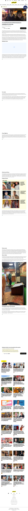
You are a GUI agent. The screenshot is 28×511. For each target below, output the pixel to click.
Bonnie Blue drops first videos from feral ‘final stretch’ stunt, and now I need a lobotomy (18, 370)
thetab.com (12, 508)
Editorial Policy (14, 500)
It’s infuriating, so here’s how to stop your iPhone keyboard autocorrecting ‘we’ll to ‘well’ (6, 407)
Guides (18, 4)
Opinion (16, 4)
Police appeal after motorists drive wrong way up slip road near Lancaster (6, 382)
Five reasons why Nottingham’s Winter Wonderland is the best (10, 351)
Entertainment (4, 4)
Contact (19, 0)
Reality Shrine (22, 4)
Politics (13, 4)
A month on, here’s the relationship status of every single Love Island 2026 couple (18, 382)
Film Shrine (26, 4)
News (1, 4)
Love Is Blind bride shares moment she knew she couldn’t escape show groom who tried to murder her (22, 202)
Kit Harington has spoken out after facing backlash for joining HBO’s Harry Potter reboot (18, 445)
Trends (8, 4)
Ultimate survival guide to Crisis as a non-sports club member (10, 350)
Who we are (15, 0)
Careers (14, 497)
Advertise (22, 0)
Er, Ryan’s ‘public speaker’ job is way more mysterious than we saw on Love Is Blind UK (6, 470)
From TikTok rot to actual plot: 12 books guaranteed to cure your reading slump (6, 419)
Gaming (10, 4)
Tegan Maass (5, 28)
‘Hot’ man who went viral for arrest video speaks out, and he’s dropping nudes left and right (23, 192)
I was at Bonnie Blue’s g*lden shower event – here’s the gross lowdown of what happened (22, 184)
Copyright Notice (14, 501)
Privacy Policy (14, 504)
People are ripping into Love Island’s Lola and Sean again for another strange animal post (6, 458)
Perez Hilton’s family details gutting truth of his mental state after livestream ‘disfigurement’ (18, 407)
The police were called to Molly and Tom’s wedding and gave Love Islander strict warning (6, 432)
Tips (25, 0)
